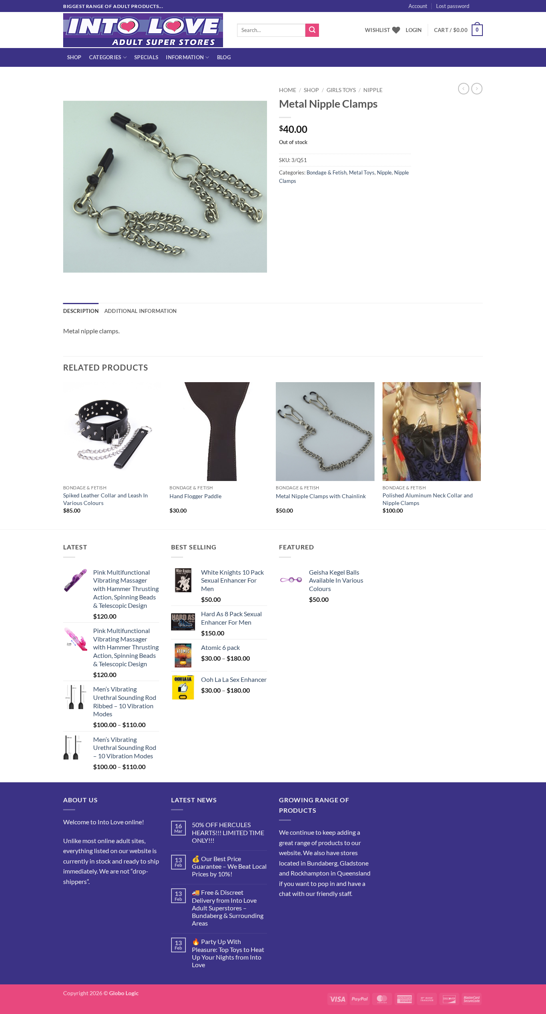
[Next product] (463, 88)
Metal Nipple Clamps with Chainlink (321, 496)
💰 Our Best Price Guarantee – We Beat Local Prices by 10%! (229, 866)
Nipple (373, 90)
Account (418, 6)
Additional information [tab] (140, 311)
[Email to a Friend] (315, 198)
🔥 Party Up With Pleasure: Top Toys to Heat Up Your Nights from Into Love (228, 953)
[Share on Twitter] (300, 198)
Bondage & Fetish (327, 172)
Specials (146, 57)
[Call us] (99, 901)
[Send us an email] (486, 10)
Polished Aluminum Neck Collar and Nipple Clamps (428, 499)
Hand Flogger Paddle (195, 496)
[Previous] (64, 455)
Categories (105, 57)
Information (185, 57)
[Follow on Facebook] (70, 901)
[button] (492, 14)
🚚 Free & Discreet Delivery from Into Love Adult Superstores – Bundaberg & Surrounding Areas (227, 907)
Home (287, 90)
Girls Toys (341, 90)
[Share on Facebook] (286, 198)
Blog (224, 57)
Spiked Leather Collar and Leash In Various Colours (105, 499)
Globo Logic (124, 993)
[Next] (480, 455)
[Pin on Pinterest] (329, 198)
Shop (74, 57)
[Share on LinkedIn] (344, 198)
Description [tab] (81, 311)
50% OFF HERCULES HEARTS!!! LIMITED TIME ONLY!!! (228, 832)
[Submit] (312, 30)
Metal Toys (362, 172)
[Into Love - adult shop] (144, 30)
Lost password (452, 6)
